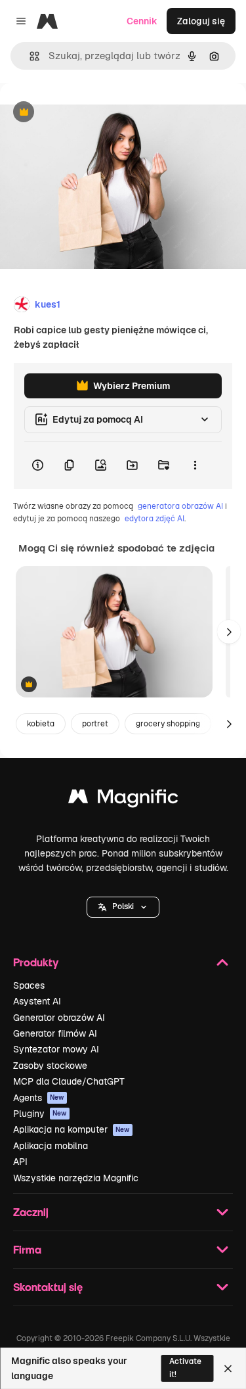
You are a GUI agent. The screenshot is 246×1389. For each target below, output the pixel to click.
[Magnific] (123, 799)
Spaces (29, 985)
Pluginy (40, 1113)
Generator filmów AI (55, 1033)
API (20, 1161)
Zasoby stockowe (50, 1065)
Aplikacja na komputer (71, 1129)
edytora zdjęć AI (154, 518)
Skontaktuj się (48, 1287)
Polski (123, 906)
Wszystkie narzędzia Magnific (75, 1178)
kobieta (40, 723)
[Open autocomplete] (29, 56)
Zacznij (31, 1212)
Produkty (35, 962)
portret (95, 723)
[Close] (228, 1369)
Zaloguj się (201, 21)
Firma (27, 1249)
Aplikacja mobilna (50, 1146)
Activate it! (185, 1367)
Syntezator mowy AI (56, 1049)
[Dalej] (229, 631)
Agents (38, 1098)
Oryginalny (90, 112)
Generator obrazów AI (59, 1018)
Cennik (142, 21)
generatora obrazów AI (180, 506)
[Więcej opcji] (195, 465)
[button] (123, 907)
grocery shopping (168, 723)
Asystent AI (37, 1001)
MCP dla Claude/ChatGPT (69, 1081)
